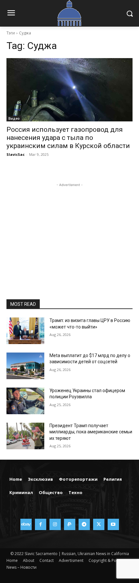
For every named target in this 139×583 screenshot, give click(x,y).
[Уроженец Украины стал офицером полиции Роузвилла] (25, 401)
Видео (14, 118)
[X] (98, 524)
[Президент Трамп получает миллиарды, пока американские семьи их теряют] (25, 436)
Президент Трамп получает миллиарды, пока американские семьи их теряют (90, 432)
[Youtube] (113, 524)
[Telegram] (84, 524)
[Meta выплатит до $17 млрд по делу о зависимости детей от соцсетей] (25, 366)
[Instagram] (55, 524)
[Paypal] (69, 524)
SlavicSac (15, 154)
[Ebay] (26, 524)
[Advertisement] (69, 228)
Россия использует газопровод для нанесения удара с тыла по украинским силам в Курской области (68, 138)
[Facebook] (40, 524)
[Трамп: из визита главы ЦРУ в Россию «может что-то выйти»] (25, 330)
